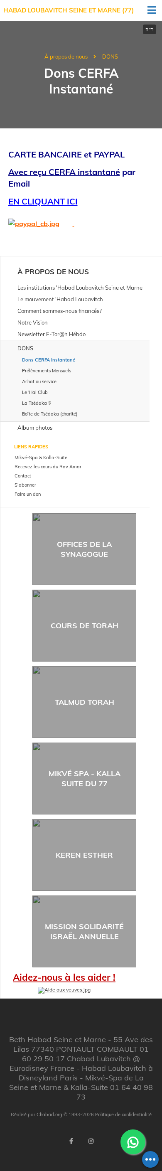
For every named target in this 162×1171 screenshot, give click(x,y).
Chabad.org (49, 1114)
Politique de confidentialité (123, 1114)
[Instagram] (91, 1141)
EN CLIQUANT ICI (43, 201)
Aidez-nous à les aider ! (64, 977)
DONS (110, 56)
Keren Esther (84, 855)
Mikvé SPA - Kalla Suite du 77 (84, 778)
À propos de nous (66, 56)
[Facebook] (71, 1141)
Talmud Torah (84, 702)
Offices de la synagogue (84, 548)
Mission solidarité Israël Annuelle (84, 931)
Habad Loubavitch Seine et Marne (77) (68, 10)
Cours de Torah (84, 625)
